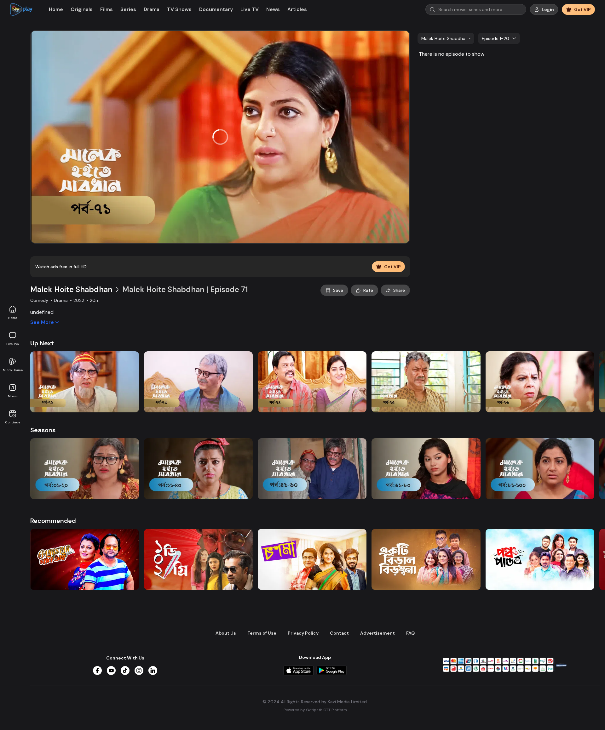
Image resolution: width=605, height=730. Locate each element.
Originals (82, 9)
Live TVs (12, 344)
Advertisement (377, 633)
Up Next (42, 343)
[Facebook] (97, 670)
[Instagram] (139, 670)
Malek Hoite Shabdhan (71, 289)
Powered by (315, 709)
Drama (151, 9)
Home (12, 318)
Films (106, 9)
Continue (12, 422)
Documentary (216, 9)
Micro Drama (13, 370)
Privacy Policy (303, 633)
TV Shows (179, 9)
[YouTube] (111, 670)
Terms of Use (261, 633)
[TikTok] (125, 670)
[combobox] (446, 38)
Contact (339, 633)
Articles (297, 9)
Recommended (53, 521)
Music (13, 396)
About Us (226, 633)
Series (128, 9)
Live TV (249, 9)
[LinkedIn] (152, 670)
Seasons (42, 430)
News (273, 9)
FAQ (410, 633)
